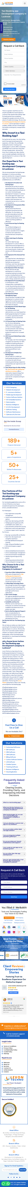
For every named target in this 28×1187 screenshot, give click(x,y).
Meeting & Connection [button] (19, 922)
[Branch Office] (14, 1140)
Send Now (14, 897)
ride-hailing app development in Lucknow (14, 576)
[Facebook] (8, 1177)
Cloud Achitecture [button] (7, 922)
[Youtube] (17, 1177)
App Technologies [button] (8, 920)
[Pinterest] (20, 1177)
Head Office (14, 1130)
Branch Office (14, 1143)
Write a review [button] (13, 992)
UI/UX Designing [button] (19, 917)
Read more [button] (6, 1012)
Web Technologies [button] (9, 917)
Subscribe (22, 1170)
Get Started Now (10, 89)
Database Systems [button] (19, 920)
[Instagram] (11, 1177)
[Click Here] (24, 3)
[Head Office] (14, 1127)
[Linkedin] (14, 1177)
